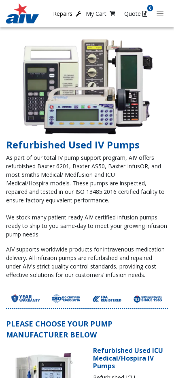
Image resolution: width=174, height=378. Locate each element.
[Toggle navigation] (160, 13)
